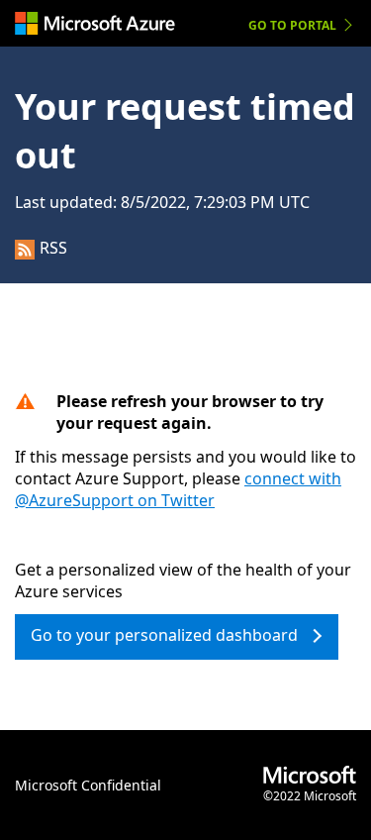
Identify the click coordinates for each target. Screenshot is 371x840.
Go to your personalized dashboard (164, 635)
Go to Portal (292, 25)
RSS (53, 248)
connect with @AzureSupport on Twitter (178, 489)
